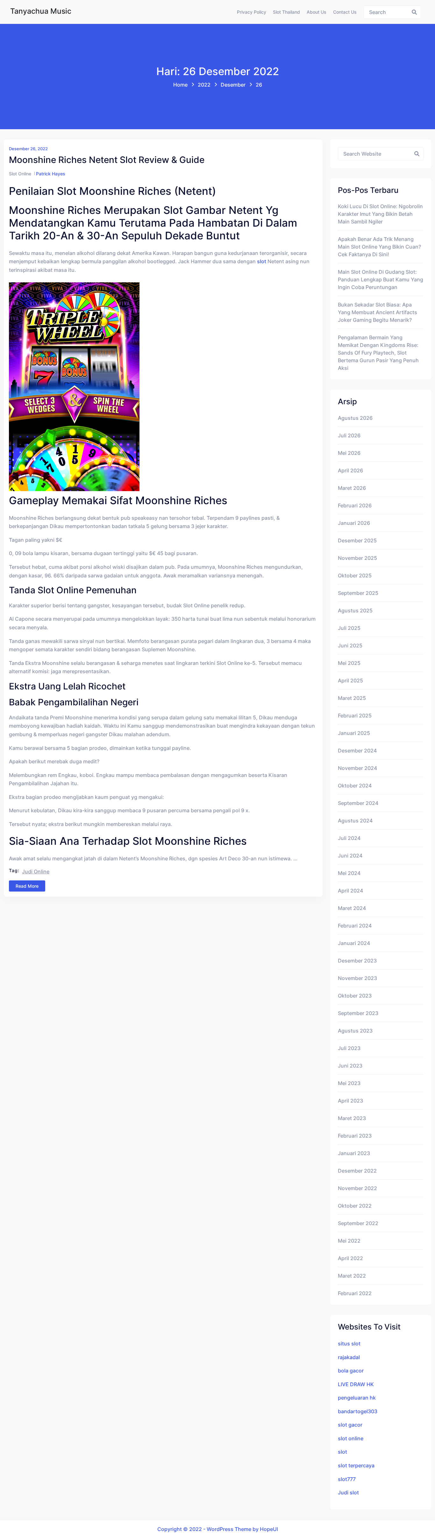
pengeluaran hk (357, 1397)
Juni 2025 (350, 645)
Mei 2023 (349, 1083)
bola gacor (351, 1370)
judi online (35, 871)
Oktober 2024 (355, 785)
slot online (350, 1438)
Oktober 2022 (355, 1206)
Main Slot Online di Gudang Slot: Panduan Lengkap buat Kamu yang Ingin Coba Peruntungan (380, 279)
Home (180, 84)
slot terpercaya (356, 1465)
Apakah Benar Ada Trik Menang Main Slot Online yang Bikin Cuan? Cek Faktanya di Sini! (379, 247)
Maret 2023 (352, 1118)
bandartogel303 (357, 1411)
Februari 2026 (355, 505)
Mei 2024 (349, 873)
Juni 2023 (350, 1065)
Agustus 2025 (355, 610)
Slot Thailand (286, 12)
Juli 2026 (349, 435)
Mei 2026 (349, 453)
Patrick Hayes (50, 173)
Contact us (345, 12)
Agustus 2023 (355, 1030)
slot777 (347, 1479)
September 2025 (358, 593)
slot (261, 261)
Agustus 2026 (355, 418)
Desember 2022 (357, 1171)
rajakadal (349, 1357)
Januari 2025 (354, 733)
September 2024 (358, 803)
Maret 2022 (352, 1276)
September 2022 (358, 1223)
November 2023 (357, 978)
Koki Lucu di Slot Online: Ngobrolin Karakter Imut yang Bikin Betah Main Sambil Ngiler (380, 214)
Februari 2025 (355, 715)
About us (316, 12)
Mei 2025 (349, 663)
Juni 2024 (350, 855)
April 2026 (350, 470)
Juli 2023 (349, 1048)
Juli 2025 (349, 628)
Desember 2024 (357, 750)
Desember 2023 (357, 960)
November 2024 (357, 768)
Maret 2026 (352, 488)
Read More (27, 886)
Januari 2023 (354, 1153)
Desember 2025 (357, 540)
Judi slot (348, 1492)
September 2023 (358, 1013)
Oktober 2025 (355, 575)
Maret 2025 (352, 698)
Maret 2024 (352, 908)
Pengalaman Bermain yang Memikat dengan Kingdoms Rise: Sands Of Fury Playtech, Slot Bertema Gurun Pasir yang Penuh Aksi (378, 352)
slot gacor (350, 1425)
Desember (233, 84)
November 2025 (357, 558)
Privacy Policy (251, 12)
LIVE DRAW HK (356, 1384)
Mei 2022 (349, 1241)
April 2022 (350, 1258)
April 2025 (350, 680)
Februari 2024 (355, 925)
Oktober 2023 (355, 995)
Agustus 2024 (355, 820)
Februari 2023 (355, 1135)
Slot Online (20, 173)
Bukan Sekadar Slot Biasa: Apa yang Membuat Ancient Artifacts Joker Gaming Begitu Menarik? (377, 312)
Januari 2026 (354, 523)
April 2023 (350, 1100)
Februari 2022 (355, 1293)
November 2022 (357, 1188)
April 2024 (350, 890)
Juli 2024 (349, 838)
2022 (204, 84)
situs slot (349, 1343)
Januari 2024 (354, 943)
